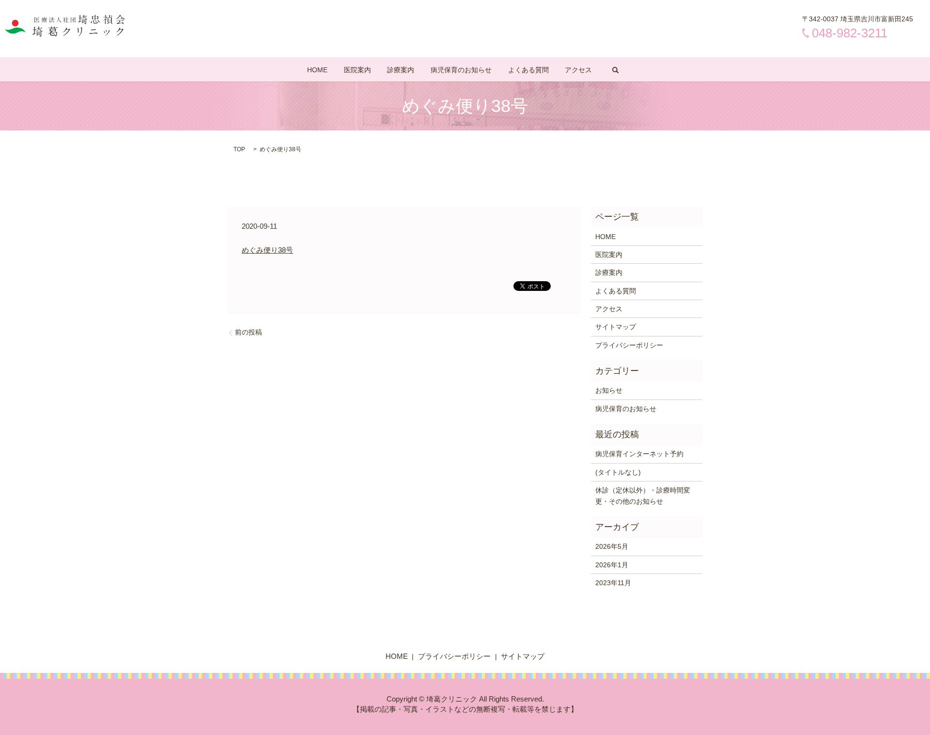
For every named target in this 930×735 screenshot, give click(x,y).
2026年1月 (611, 565)
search (615, 70)
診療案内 (400, 70)
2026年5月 (611, 546)
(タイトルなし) (618, 472)
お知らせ (608, 390)
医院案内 (357, 70)
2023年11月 (613, 583)
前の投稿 (248, 332)
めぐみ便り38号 (267, 250)
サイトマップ (615, 327)
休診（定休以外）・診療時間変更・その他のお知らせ (642, 495)
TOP (239, 149)
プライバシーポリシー (629, 345)
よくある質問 (528, 70)
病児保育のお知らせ (461, 70)
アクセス (578, 70)
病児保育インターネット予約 (639, 454)
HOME (317, 70)
